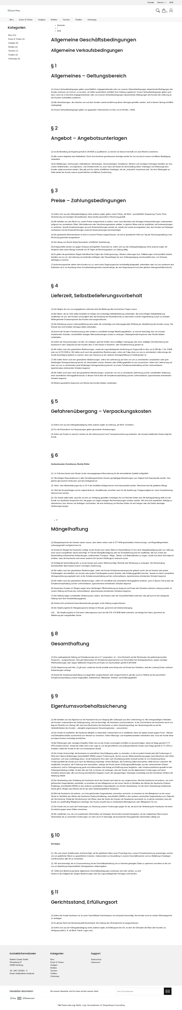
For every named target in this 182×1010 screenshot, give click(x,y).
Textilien (53, 973)
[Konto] (171, 12)
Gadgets (53, 965)
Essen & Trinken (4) (16, 39)
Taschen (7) (13, 51)
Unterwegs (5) (14, 59)
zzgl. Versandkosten (91, 1005)
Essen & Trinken (57, 962)
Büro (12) (12, 35)
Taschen (53, 971)
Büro (52, 959)
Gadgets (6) (13, 43)
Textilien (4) (13, 55)
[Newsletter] (167, 991)
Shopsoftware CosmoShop (114, 1005)
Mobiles (53, 968)
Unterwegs (54, 976)
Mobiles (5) (12, 47)
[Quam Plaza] (14, 10)
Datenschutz (96, 959)
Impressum (95, 962)
